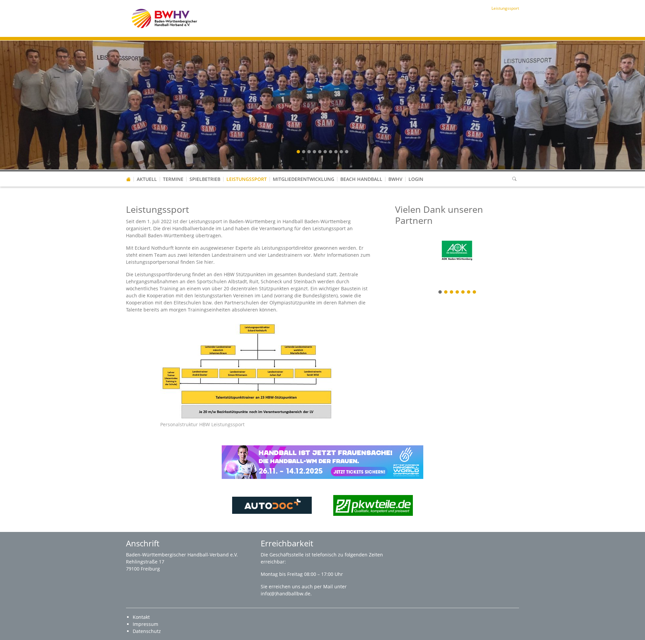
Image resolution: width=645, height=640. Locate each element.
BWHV (395, 179)
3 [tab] (451, 292)
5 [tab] (463, 292)
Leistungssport (246, 179)
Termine (173, 179)
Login (415, 179)
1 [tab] (440, 292)
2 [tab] (446, 292)
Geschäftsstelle (287, 554)
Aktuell (147, 179)
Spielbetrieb (204, 179)
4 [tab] (457, 292)
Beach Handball (361, 179)
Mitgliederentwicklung (303, 179)
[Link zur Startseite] (164, 18)
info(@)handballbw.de (285, 593)
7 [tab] (474, 292)
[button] (205, 172)
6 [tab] (469, 292)
